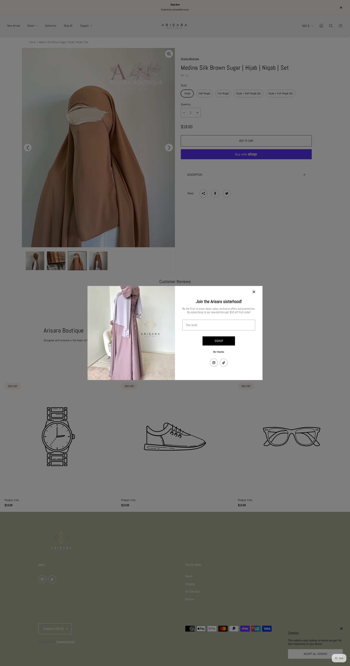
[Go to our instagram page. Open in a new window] (214, 363)
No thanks (218, 351)
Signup (219, 341)
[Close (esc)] (254, 292)
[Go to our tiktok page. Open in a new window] (224, 363)
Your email (191, 325)
